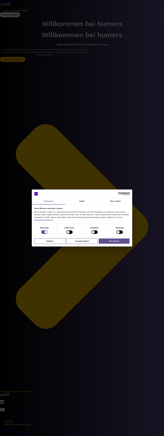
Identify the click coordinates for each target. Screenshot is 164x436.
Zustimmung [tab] (49, 201)
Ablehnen (50, 241)
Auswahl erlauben (82, 241)
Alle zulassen (114, 241)
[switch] (69, 232)
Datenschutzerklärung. (43, 220)
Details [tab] (82, 201)
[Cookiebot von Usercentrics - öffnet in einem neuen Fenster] (120, 193)
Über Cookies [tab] (115, 201)
